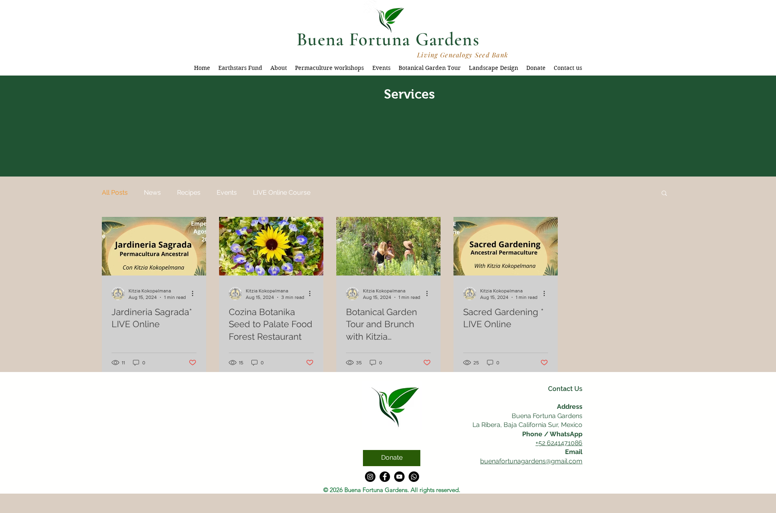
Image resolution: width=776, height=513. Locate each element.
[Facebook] (385, 476)
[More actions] (195, 294)
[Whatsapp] (414, 476)
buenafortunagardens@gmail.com (531, 461)
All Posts (115, 192)
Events (227, 192)
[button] (664, 193)
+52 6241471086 (559, 443)
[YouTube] (399, 476)
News (152, 192)
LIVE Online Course (281, 192)
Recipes (188, 192)
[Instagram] (370, 476)
